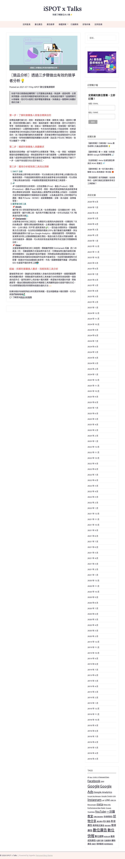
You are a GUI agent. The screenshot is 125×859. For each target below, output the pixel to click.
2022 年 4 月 (93, 491)
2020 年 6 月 (93, 614)
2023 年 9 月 (93, 396)
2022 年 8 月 (93, 469)
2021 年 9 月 (93, 530)
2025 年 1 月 (93, 307)
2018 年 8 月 (93, 731)
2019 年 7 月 (93, 669)
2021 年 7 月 (93, 541)
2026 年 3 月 (93, 229)
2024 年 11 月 (93, 318)
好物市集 (86, 24)
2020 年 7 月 (93, 608)
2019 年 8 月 (93, 664)
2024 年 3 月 (93, 363)
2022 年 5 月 (93, 485)
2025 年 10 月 (93, 257)
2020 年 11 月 (93, 586)
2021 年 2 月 (93, 569)
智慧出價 (107, 837)
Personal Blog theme (44, 855)
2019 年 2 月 (93, 697)
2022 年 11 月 (93, 452)
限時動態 (100, 844)
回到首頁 (26, 24)
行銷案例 (74, 24)
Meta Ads (107, 805)
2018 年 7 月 (93, 736)
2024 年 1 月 (93, 374)
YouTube (100, 811)
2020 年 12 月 (93, 580)
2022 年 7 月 (93, 474)
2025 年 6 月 (93, 280)
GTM (114, 796)
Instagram (94, 800)
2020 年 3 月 (93, 630)
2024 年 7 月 (93, 341)
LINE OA (113, 800)
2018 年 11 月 (93, 714)
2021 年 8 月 (93, 536)
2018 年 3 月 (93, 758)
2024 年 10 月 (93, 324)
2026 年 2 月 (93, 235)
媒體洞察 (62, 24)
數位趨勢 (99, 836)
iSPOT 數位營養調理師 (44, 87)
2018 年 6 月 (93, 742)
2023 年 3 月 (93, 430)
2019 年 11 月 (93, 647)
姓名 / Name (93, 112)
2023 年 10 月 (93, 391)
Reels (103, 808)
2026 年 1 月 (93, 240)
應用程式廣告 (98, 825)
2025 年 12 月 (93, 246)
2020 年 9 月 (93, 597)
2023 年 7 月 (93, 408)
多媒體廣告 (108, 816)
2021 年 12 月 (93, 513)
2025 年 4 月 (93, 291)
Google (93, 786)
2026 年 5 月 (93, 218)
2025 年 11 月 (93, 252)
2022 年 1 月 (93, 508)
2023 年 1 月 (93, 441)
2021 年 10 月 (93, 525)
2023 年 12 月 (93, 380)
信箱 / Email (93, 104)
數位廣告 (38, 24)
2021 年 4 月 (93, 558)
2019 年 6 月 (93, 675)
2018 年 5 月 (93, 747)
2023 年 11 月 (93, 385)
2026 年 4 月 (93, 224)
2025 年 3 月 (93, 296)
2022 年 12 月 (93, 447)
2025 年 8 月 (93, 268)
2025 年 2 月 (93, 302)
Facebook (94, 781)
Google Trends (106, 796)
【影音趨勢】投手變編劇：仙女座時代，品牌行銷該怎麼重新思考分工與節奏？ (101, 180)
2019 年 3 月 (93, 692)
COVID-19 (96, 777)
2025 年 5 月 (93, 285)
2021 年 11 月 (93, 519)
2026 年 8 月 (93, 201)
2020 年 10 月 (93, 591)
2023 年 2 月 (93, 435)
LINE (107, 799)
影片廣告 (106, 821)
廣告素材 (100, 821)
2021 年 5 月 (93, 552)
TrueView (91, 812)
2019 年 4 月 (93, 686)
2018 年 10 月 (93, 719)
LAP (103, 800)
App (91, 777)
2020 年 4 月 (93, 625)
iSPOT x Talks (62, 8)
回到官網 (98, 24)
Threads (108, 808)
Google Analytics (103, 792)
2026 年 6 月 (93, 213)
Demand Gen (104, 777)
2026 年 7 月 (93, 207)
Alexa (17, 245)
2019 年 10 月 (93, 653)
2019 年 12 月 (93, 642)
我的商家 (108, 825)
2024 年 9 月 (93, 330)
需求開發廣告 (108, 844)
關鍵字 (94, 844)
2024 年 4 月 (93, 357)
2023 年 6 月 (93, 413)
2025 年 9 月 (93, 263)
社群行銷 (99, 840)
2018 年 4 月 (93, 753)
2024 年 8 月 (93, 335)
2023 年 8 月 (93, 402)
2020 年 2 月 (93, 636)
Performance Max (94, 808)
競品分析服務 (26, 297)
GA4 (102, 781)
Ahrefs (18, 206)
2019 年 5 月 (93, 681)
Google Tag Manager (94, 796)
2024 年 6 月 (93, 346)
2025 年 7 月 (93, 274)
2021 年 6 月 (93, 547)
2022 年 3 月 (93, 497)
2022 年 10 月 (93, 458)
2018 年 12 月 (93, 708)
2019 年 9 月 (93, 658)
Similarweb (20, 218)
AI (88, 777)
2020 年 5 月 (93, 619)
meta (100, 804)
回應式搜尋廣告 (98, 817)
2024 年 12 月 (93, 313)
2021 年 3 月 (93, 564)
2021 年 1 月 (93, 575)
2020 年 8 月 (93, 602)
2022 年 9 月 (93, 463)
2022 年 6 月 (93, 480)
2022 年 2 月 (93, 502)
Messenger (92, 805)
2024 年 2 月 (93, 369)
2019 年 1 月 (93, 703)
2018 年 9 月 (93, 725)
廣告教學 (50, 24)
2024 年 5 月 (93, 352)
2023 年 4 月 (93, 424)
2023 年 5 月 (93, 419)
